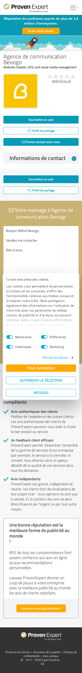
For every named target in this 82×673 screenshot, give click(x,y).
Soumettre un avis (41, 119)
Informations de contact (38, 158)
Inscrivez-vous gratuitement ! (41, 608)
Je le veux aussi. (41, 31)
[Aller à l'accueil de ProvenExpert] (25, 8)
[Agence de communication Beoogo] (20, 91)
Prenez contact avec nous (42, 142)
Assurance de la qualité (46, 652)
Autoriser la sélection (41, 380)
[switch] (44, 337)
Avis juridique (51, 656)
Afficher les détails (55, 357)
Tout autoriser (41, 368)
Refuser (41, 392)
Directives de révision (17, 652)
